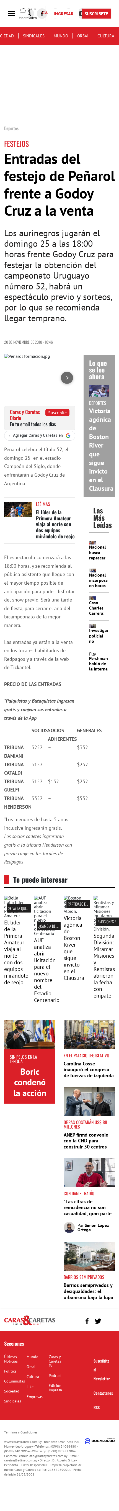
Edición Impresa (55, 1387)
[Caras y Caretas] (29, 1325)
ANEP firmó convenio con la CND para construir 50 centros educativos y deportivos (86, 1147)
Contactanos (103, 1393)
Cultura (105, 36)
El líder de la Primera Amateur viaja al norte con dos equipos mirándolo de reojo (55, 523)
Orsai (82, 36)
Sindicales (34, 36)
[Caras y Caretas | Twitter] (97, 1321)
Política (10, 1371)
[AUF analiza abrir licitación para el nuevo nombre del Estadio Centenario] (45, 933)
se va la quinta (19, 908)
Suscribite (57, 412)
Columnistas (14, 1381)
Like (30, 1386)
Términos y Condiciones (20, 1432)
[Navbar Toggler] (15, 14)
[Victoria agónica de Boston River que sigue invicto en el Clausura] (74, 911)
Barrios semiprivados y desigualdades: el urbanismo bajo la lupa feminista (88, 1294)
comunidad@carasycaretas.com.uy (43, 1456)
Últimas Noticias (11, 1359)
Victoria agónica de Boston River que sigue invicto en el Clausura (74, 947)
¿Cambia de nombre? (54, 926)
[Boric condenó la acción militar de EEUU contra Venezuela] (29, 1034)
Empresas (35, 1396)
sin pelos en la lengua (23, 1059)
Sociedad (11, 1391)
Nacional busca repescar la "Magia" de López (98, 557)
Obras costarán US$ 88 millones (85, 1124)
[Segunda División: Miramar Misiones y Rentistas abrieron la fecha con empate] (104, 929)
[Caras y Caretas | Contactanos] (108, 1320)
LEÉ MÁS (43, 504)
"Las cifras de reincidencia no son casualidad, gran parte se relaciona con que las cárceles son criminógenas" (88, 1216)
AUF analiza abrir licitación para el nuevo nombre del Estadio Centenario (47, 970)
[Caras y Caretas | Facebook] (42, 13)
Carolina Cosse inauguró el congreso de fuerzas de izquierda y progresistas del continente (89, 1075)
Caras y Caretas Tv (55, 1361)
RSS (97, 1407)
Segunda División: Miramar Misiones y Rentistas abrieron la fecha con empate (104, 965)
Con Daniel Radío (79, 1193)
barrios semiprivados (84, 1277)
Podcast (55, 1375)
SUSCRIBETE (96, 13)
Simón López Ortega (93, 1227)
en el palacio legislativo (86, 1055)
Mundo (61, 36)
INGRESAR (64, 13)
